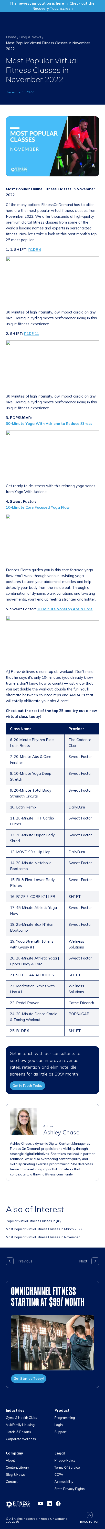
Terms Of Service (67, 1467)
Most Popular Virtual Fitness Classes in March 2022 (44, 1229)
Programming (64, 1418)
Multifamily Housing (20, 1425)
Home (11, 37)
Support (60, 1432)
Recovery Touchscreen (52, 8)
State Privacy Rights (69, 1489)
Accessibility (63, 1482)
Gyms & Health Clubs (21, 1418)
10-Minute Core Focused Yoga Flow (38, 507)
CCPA (58, 1474)
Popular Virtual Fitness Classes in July (33, 1221)
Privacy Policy (64, 1460)
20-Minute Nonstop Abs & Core (65, 609)
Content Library (17, 1467)
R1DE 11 (31, 333)
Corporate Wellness (21, 1439)
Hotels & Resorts (18, 1432)
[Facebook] (58, 1504)
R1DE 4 (34, 249)
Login (58, 1425)
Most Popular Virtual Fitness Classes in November (43, 1237)
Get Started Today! (29, 1378)
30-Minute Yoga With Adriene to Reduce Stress (49, 423)
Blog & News (30, 37)
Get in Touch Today (27, 1086)
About (10, 1460)
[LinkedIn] (49, 1504)
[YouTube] (40, 1504)
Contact (12, 1482)
